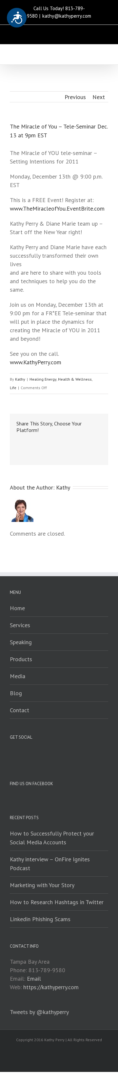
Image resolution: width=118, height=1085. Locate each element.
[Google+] (60, 441)
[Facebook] (30, 32)
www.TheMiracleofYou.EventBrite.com (57, 208)
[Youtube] (57, 32)
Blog (16, 693)
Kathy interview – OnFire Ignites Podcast (50, 863)
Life (13, 387)
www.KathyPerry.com (35, 362)
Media (17, 676)
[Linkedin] (71, 32)
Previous (75, 97)
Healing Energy (43, 379)
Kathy (20, 379)
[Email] (85, 32)
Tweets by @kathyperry (39, 1012)
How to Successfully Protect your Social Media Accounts (52, 838)
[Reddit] (81, 441)
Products (21, 659)
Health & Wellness (75, 379)
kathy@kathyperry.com (66, 16)
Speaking (21, 642)
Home (17, 608)
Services (20, 625)
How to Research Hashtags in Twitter (57, 902)
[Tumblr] (50, 441)
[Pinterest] (39, 441)
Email (34, 978)
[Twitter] (44, 32)
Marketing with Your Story (42, 885)
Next (98, 97)
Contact (19, 710)
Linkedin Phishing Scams (40, 919)
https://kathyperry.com (51, 987)
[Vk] (92, 441)
